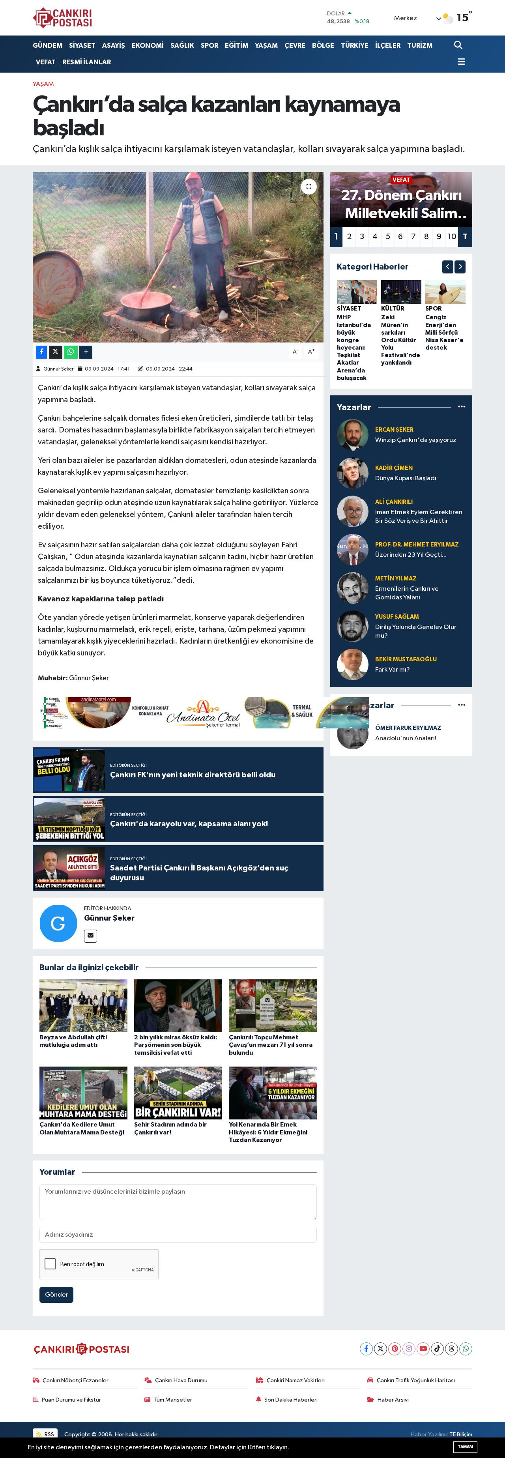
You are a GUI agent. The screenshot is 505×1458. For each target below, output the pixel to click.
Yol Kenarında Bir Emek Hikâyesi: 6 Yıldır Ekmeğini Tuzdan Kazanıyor (268, 1132)
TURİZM (419, 45)
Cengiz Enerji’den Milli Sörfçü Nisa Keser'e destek (444, 332)
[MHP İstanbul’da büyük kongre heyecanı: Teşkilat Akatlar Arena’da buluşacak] (357, 291)
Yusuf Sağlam (397, 617)
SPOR (209, 45)
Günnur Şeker (58, 369)
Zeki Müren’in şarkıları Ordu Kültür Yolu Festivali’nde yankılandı (400, 340)
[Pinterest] (394, 1348)
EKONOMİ (148, 45)
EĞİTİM (236, 45)
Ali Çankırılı (394, 502)
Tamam (465, 1447)
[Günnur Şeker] (58, 923)
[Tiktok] (437, 1348)
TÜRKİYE (354, 45)
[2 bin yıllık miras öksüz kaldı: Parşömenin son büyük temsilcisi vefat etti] (178, 1005)
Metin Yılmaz (396, 579)
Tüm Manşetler (172, 1400)
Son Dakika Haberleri (291, 1400)
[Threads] (451, 1348)
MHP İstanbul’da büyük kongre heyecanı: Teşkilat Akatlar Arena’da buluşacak (354, 347)
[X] (380, 1348)
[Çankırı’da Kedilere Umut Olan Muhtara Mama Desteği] (83, 1092)
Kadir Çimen (394, 468)
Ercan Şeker (394, 430)
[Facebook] (366, 1348)
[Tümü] (462, 407)
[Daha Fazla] (85, 352)
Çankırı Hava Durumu (181, 1380)
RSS (48, 1434)
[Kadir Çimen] (352, 473)
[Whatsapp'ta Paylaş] (71, 352)
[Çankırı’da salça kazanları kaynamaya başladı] (178, 257)
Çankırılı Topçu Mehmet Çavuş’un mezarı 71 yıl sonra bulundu (270, 1045)
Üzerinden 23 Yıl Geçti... (411, 555)
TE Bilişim (460, 1434)
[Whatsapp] (465, 1348)
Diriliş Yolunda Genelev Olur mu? (415, 631)
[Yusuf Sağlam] (352, 626)
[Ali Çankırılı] (352, 511)
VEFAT (46, 62)
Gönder (56, 1294)
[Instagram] (408, 1348)
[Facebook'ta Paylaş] (41, 352)
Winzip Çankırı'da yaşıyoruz (415, 440)
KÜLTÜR (392, 308)
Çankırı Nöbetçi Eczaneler (75, 1380)
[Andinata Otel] (203, 712)
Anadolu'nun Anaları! (405, 738)
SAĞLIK (182, 45)
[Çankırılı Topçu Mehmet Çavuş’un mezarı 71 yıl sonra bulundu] (273, 1005)
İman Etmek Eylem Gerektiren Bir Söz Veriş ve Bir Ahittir (418, 516)
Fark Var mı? (392, 669)
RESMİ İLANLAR (86, 62)
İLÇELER (387, 45)
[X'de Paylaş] (55, 352)
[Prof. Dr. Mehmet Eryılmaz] (352, 549)
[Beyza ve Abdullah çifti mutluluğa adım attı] (83, 1005)
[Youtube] (423, 1348)
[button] (447, 266)
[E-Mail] (90, 936)
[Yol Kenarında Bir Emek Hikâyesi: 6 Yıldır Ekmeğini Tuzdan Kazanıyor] (273, 1092)
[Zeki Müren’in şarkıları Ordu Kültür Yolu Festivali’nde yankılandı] (401, 291)
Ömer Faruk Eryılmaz (408, 728)
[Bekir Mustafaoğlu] (352, 664)
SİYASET (82, 45)
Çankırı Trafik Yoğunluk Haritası (416, 1380)
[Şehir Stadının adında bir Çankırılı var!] (178, 1092)
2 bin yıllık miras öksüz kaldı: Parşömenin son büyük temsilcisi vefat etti (175, 1045)
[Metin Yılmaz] (352, 587)
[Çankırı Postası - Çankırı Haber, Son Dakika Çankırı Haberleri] (62, 18)
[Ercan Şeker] (352, 434)
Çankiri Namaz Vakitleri (296, 1380)
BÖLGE (323, 45)
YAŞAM (266, 45)
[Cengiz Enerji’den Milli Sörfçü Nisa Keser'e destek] (445, 291)
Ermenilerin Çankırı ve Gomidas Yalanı (407, 593)
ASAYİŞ (113, 45)
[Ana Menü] (459, 62)
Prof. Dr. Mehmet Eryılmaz (417, 545)
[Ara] (459, 45)
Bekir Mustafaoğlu (406, 660)
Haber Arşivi (393, 1400)
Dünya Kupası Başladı (405, 478)
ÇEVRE (294, 45)
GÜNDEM (47, 45)
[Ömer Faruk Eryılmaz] (352, 733)
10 (452, 237)
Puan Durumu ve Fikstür (71, 1400)
